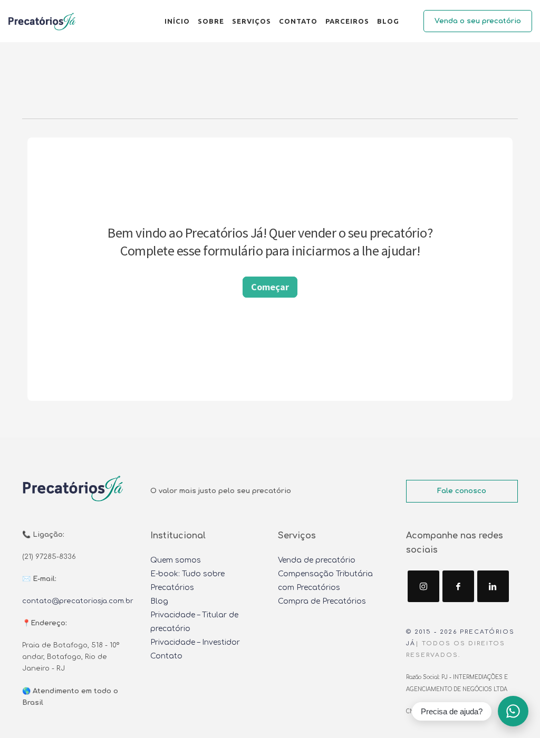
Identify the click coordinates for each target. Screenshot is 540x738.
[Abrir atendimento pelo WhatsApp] (513, 711)
